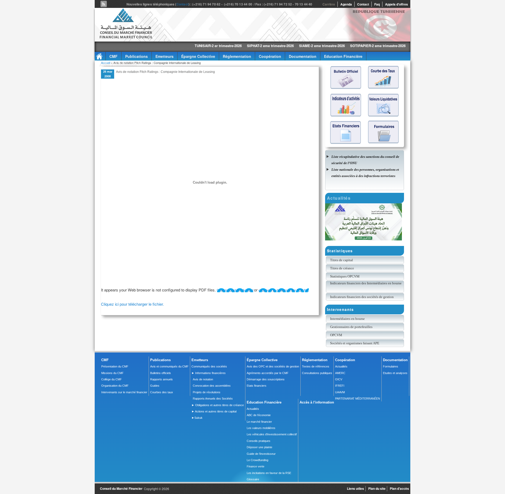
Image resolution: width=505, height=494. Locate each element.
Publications (136, 56)
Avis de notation (203, 379)
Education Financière (343, 56)
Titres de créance (342, 268)
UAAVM (340, 392)
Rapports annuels (161, 379)
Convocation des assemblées (212, 385)
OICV (338, 379)
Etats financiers (256, 385)
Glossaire (253, 479)
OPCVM (336, 335)
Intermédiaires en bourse (347, 319)
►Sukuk (197, 417)
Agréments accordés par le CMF (268, 373)
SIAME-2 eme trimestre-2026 (294, 45)
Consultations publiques (317, 373)
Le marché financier (259, 421)
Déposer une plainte (259, 447)
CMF (113, 56)
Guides (154, 385)
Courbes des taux (161, 392)
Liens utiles (355, 488)
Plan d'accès (399, 488)
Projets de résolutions (206, 392)
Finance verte (255, 466)
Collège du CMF (111, 379)
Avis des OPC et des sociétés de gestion (273, 366)
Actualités (341, 366)
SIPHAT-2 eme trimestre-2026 (242, 45)
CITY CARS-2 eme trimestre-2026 (409, 45)
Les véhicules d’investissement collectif (272, 434)
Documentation (302, 56)
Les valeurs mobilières (261, 428)
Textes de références (315, 366)
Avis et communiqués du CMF (169, 366)
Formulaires (390, 366)
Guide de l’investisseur (261, 453)
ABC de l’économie (259, 415)
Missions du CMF (112, 373)
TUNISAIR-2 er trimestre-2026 (190, 45)
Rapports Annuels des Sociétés (213, 398)
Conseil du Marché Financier (121, 488)
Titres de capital (341, 260)
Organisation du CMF (115, 385)
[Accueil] (126, 37)
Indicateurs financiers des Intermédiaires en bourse (366, 283)
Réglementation (237, 56)
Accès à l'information (118, 65)
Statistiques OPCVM (345, 276)
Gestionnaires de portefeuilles (351, 327)
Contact (183, 4)
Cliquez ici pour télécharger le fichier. (132, 304)
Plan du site (377, 488)
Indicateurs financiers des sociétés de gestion (362, 297)
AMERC (340, 373)
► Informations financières (208, 373)
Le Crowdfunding (257, 460)
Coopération (270, 56)
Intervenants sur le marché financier (124, 392)
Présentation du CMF (114, 366)
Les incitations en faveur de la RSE (269, 473)
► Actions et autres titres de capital (213, 411)
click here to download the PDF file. (284, 290)
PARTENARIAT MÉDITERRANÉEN (357, 398)
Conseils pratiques (258, 440)
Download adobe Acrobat (235, 290)
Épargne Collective (198, 56)
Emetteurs (164, 56)
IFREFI (339, 385)
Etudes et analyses (395, 373)
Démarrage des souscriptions (266, 379)
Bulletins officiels (160, 373)
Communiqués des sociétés (209, 366)
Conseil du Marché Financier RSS (103, 4)
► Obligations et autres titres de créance (217, 405)
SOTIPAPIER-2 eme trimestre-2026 (350, 45)
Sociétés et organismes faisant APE (354, 343)
